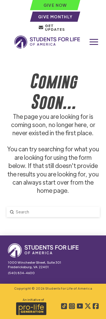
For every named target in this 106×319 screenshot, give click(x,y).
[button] (93, 42)
